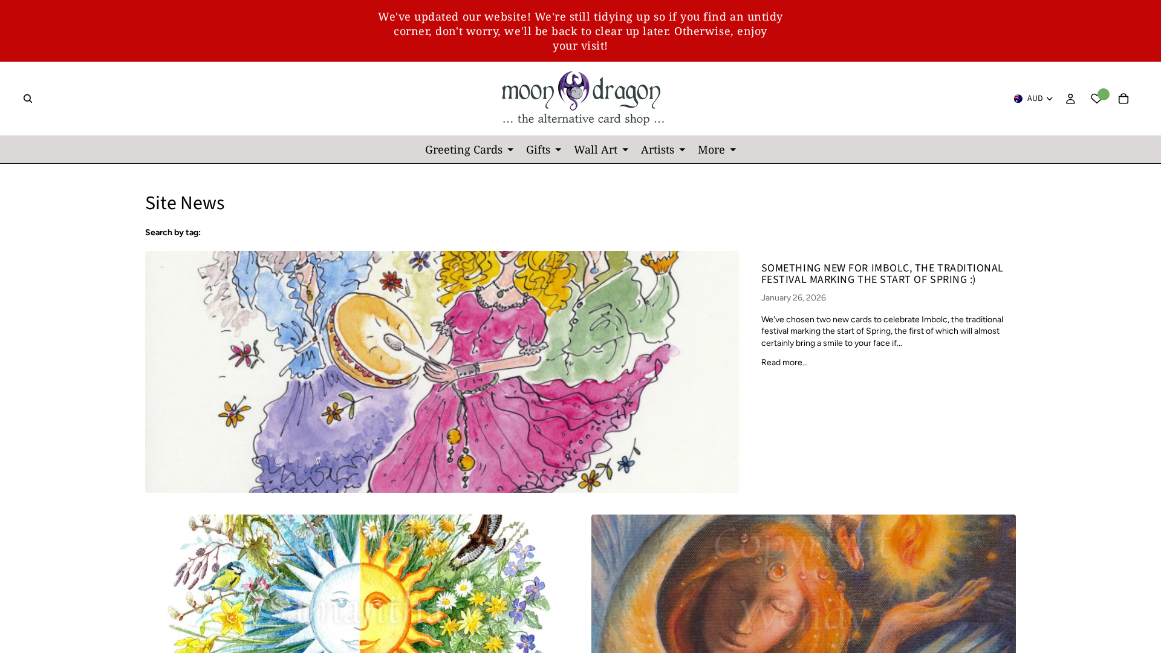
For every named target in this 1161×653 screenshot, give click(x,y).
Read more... (784, 362)
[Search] (28, 98)
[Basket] (1123, 98)
